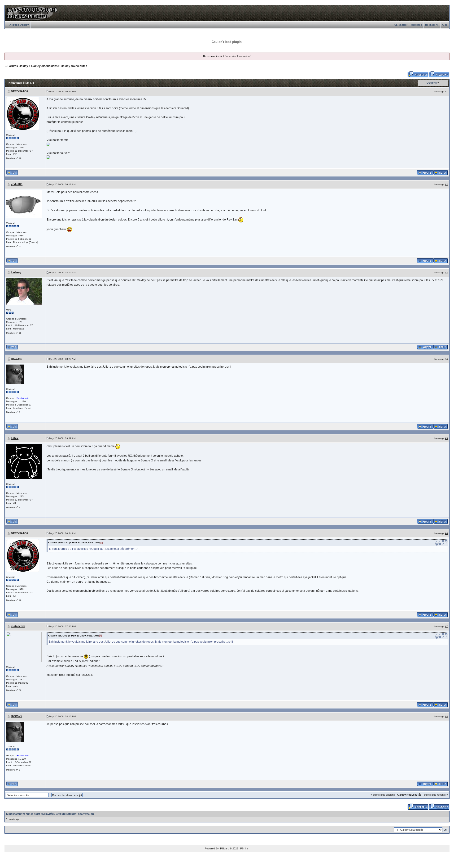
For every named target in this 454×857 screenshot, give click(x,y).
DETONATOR (20, 91)
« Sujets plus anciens (383, 794)
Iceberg (16, 272)
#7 (446, 626)
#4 (446, 359)
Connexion (230, 56)
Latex (14, 438)
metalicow (18, 626)
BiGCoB (16, 359)
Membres (416, 24)
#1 (446, 91)
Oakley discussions (44, 66)
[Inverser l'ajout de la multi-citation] (425, 172)
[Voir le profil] (22, 113)
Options (432, 82)
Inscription (244, 56)
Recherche (432, 24)
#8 (446, 716)
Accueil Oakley (19, 24)
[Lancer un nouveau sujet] (439, 73)
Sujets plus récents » (436, 794)
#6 (446, 533)
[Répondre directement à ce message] (440, 172)
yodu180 (16, 184)
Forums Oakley (18, 66)
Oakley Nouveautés (74, 66)
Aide (445, 24)
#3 (446, 272)
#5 (446, 438)
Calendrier (401, 24)
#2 (446, 184)
